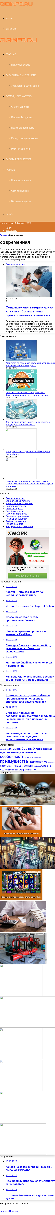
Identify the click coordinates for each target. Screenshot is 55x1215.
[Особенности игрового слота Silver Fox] (21, 899)
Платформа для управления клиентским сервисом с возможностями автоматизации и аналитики (29, 483)
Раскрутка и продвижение (24, 138)
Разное (10, 170)
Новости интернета (21, 180)
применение (37, 761)
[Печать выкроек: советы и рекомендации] (27, 1027)
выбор (22, 748)
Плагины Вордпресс (22, 117)
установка (14, 770)
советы (46, 765)
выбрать (35, 748)
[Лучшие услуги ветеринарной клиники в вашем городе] (23, 1154)
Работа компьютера (18, 159)
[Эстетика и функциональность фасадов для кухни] (27, 1122)
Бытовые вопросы (21, 201)
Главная (4, 235)
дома (45, 749)
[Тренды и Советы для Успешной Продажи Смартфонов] (21, 449)
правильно (37, 757)
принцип (51, 762)
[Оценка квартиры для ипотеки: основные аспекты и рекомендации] (23, 931)
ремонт (28, 765)
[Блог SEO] (16, 5)
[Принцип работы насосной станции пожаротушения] (23, 963)
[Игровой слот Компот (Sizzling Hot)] (21, 995)
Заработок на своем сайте (25, 86)
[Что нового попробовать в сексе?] (21, 836)
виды (13, 748)
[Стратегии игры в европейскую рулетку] (21, 1090)
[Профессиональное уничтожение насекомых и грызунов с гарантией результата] (27, 804)
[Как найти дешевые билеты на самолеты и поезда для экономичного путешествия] (21, 419)
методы (16, 752)
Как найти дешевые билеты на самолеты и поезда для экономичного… (28, 423)
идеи (50, 749)
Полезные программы (23, 128)
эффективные (27, 769)
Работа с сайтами (20, 149)
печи (27, 757)
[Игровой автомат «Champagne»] (21, 1058)
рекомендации (16, 766)
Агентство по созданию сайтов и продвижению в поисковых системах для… (30, 364)
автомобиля (4, 749)
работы (4, 765)
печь (31, 757)
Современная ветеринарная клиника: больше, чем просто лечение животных (29, 311)
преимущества (14, 761)
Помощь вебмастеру (19, 96)
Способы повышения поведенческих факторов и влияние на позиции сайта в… (28, 393)
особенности (12, 756)
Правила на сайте (20, 65)
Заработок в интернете (21, 75)
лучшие (5, 752)
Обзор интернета (20, 191)
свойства (37, 766)
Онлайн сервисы (20, 107)
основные (29, 752)
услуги (5, 769)
